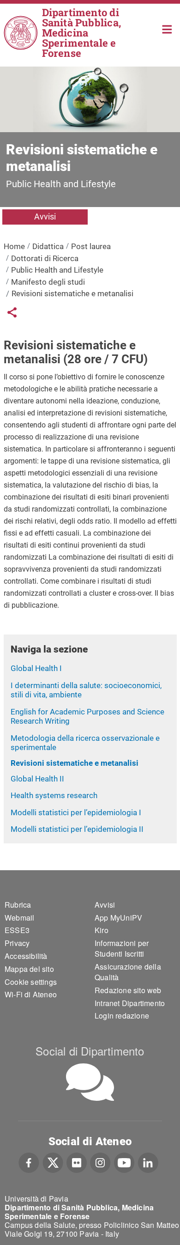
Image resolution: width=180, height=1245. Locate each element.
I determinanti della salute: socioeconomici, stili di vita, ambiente (86, 690)
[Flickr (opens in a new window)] (76, 1161)
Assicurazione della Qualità (128, 972)
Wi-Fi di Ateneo (31, 994)
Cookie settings (31, 981)
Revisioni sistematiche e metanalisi (74, 763)
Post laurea (91, 246)
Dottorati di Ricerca (44, 258)
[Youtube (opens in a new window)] (124, 1161)
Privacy (17, 943)
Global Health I (36, 668)
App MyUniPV (118, 917)
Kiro (101, 930)
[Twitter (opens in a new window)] (52, 1161)
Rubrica (18, 904)
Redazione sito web (128, 990)
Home (167, 28)
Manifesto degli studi (48, 282)
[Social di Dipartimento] (90, 1082)
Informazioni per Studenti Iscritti (122, 948)
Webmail (19, 917)
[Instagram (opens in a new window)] (100, 1161)
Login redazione (122, 1015)
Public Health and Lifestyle (57, 270)
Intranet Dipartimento (130, 1003)
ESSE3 (17, 930)
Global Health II (37, 778)
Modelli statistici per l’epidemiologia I (76, 812)
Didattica (48, 246)
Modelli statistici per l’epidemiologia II (77, 829)
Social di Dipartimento (90, 1051)
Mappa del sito (29, 969)
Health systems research (54, 795)
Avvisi (45, 216)
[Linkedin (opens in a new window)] (148, 1161)
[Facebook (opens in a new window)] (28, 1161)
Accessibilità (26, 956)
